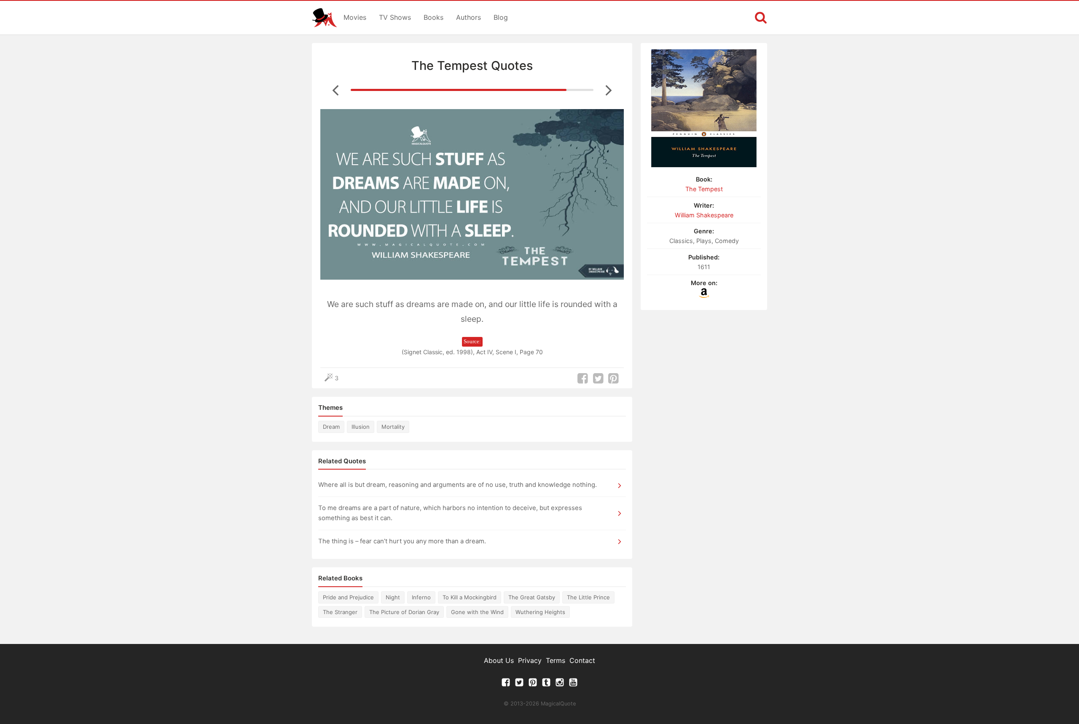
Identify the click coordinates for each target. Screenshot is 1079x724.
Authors (468, 17)
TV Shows (395, 17)
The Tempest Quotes (472, 65)
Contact (582, 660)
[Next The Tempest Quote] (608, 89)
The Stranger (340, 612)
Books (433, 17)
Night (393, 597)
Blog (501, 17)
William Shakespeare (704, 215)
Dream (331, 426)
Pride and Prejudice (348, 597)
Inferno (421, 597)
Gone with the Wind (477, 612)
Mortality (393, 426)
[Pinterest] (532, 684)
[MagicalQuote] (324, 18)
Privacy (530, 660)
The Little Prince (588, 597)
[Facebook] (505, 684)
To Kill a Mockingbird (470, 597)
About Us (499, 660)
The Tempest (704, 188)
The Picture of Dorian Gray (404, 612)
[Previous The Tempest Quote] (335, 89)
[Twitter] (519, 684)
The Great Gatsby (531, 597)
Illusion (361, 426)
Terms (555, 660)
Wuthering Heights (540, 612)
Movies (355, 17)
